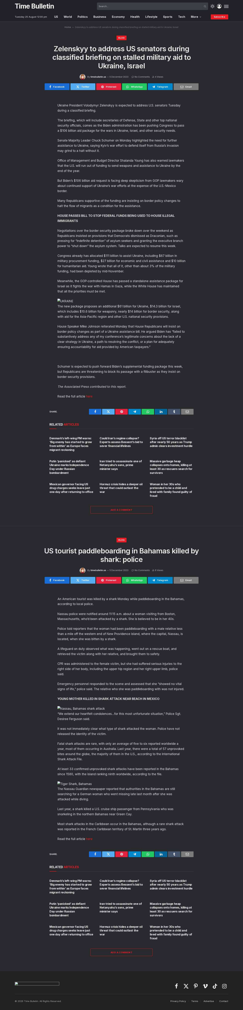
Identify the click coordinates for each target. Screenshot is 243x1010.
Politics (83, 17)
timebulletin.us (98, 76)
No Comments (142, 76)
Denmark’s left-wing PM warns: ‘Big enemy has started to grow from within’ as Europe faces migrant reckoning (70, 444)
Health (135, 17)
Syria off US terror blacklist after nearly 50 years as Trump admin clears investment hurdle (171, 442)
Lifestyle (151, 17)
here (89, 396)
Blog (121, 37)
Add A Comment (121, 509)
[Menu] (226, 6)
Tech (181, 17)
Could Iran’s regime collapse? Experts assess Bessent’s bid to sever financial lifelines (121, 442)
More (194, 17)
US (56, 17)
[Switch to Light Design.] (212, 6)
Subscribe (219, 16)
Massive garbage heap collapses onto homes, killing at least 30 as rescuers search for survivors (171, 467)
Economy (118, 17)
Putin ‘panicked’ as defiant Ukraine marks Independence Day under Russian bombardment (69, 467)
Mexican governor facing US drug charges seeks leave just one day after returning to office (71, 488)
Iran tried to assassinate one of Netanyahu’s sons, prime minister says (121, 465)
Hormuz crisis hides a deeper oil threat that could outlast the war (121, 488)
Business (99, 17)
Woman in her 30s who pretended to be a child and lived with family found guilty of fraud (171, 490)
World (68, 17)
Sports (167, 17)
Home (68, 27)
